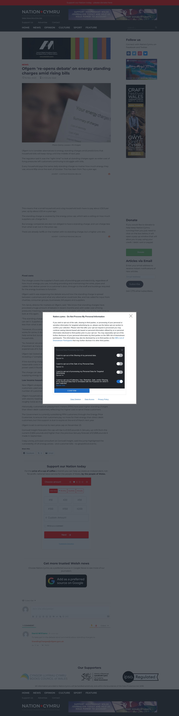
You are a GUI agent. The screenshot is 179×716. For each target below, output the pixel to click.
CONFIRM (71, 391)
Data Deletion (76, 399)
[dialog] (89, 358)
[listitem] (89, 350)
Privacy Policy (103, 399)
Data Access (89, 399)
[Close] (131, 316)
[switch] (120, 355)
